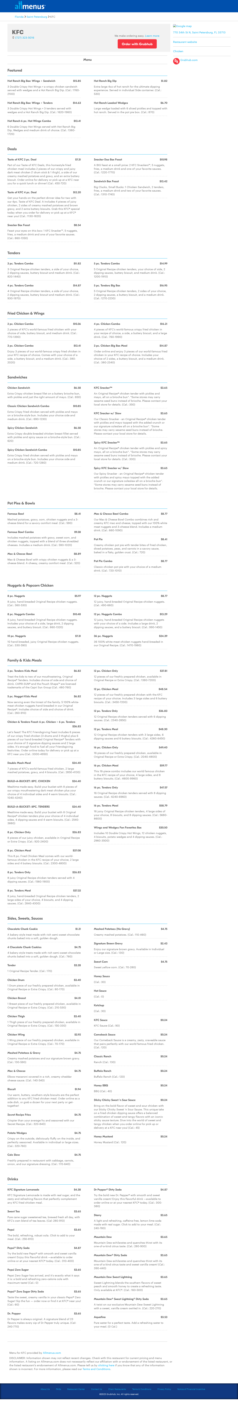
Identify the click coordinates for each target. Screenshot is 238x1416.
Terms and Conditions (96, 1369)
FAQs (58, 1388)
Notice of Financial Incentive (191, 1388)
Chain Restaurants (117, 1388)
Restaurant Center (76, 1388)
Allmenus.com (52, 1353)
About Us (45, 1388)
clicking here (106, 1365)
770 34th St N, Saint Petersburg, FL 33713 (199, 32)
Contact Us (96, 1388)
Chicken (178, 51)
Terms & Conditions (141, 1388)
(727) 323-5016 (24, 37)
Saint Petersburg (37, 16)
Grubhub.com (189, 60)
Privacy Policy (164, 1388)
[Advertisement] (203, 92)
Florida (19, 16)
